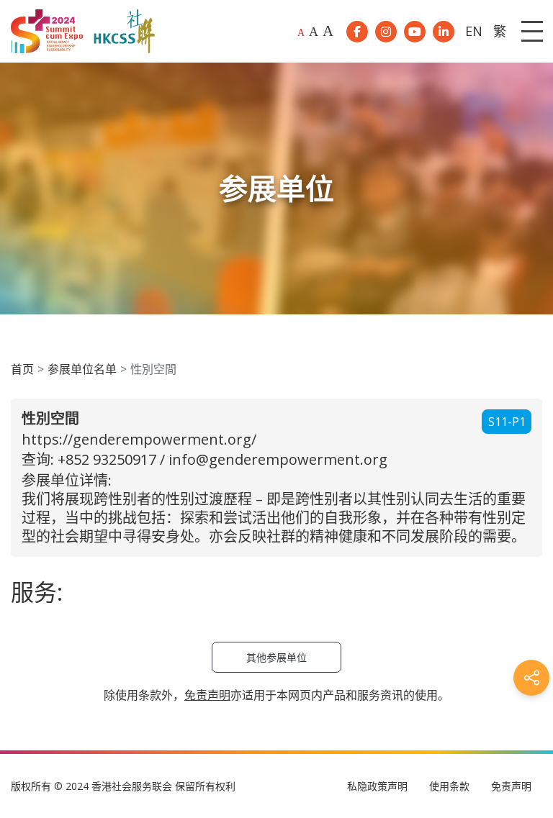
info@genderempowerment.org (277, 459)
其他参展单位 (276, 657)
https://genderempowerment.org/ (139, 439)
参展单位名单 (82, 369)
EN (473, 31)
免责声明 (511, 786)
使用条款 (449, 786)
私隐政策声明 (377, 786)
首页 (22, 369)
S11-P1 (507, 422)
